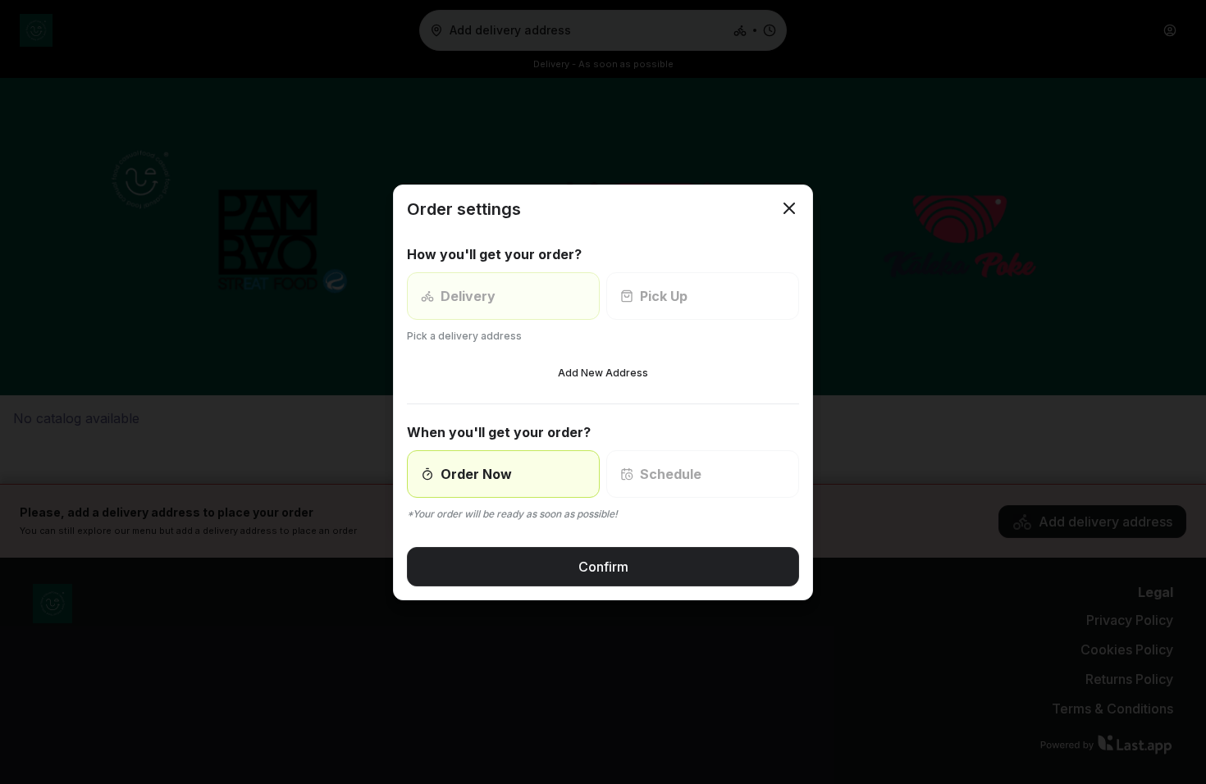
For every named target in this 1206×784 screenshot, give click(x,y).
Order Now (476, 474)
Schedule (670, 474)
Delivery (468, 296)
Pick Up (664, 296)
